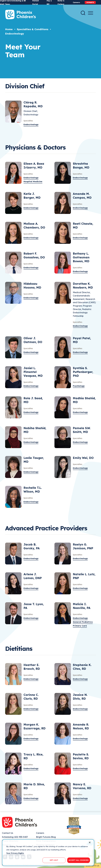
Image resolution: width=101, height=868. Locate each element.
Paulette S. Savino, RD (81, 756)
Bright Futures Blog (46, 837)
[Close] (90, 842)
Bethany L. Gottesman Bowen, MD (81, 257)
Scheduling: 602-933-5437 (15, 837)
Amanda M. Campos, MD (82, 195)
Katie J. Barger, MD (32, 195)
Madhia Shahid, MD (84, 400)
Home (9, 29)
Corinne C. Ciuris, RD (31, 696)
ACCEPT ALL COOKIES (79, 860)
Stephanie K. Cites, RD (82, 667)
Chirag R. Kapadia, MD (33, 104)
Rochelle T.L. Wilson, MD (33, 489)
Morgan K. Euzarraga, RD (35, 726)
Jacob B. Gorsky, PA (32, 546)
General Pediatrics (83, 622)
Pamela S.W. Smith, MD (81, 430)
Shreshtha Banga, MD (81, 165)
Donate (90, 2)
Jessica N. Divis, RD (80, 696)
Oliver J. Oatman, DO (33, 340)
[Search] (83, 13)
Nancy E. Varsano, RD (82, 786)
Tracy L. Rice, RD (33, 756)
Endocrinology (14, 33)
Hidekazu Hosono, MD (32, 285)
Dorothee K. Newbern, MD (83, 285)
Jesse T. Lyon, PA (34, 606)
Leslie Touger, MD (34, 459)
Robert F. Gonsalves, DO (34, 255)
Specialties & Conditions (32, 29)
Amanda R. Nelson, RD (81, 726)
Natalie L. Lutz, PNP (84, 576)
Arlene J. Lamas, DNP (33, 576)
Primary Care (80, 625)
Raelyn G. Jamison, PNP (83, 546)
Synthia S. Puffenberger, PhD (83, 372)
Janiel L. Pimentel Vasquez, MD (33, 372)
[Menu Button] (90, 13)
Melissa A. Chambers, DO (34, 225)
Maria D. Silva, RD (34, 786)
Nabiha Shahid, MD (35, 430)
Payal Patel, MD (82, 340)
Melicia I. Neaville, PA (81, 606)
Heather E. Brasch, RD (32, 667)
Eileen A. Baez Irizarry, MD (34, 165)
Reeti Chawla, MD (83, 225)
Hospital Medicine (33, 181)
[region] (48, 852)
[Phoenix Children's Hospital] (20, 14)
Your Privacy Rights (15, 853)
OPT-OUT (54, 860)
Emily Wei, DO (83, 458)
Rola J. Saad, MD (33, 400)
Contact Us (7, 833)
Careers (76, 2)
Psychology (79, 386)
